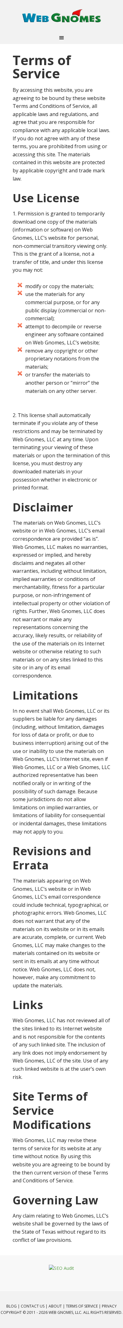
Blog (11, 1306)
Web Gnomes (61, 15)
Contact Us (32, 1306)
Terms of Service (82, 1306)
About (55, 1306)
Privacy (109, 1306)
